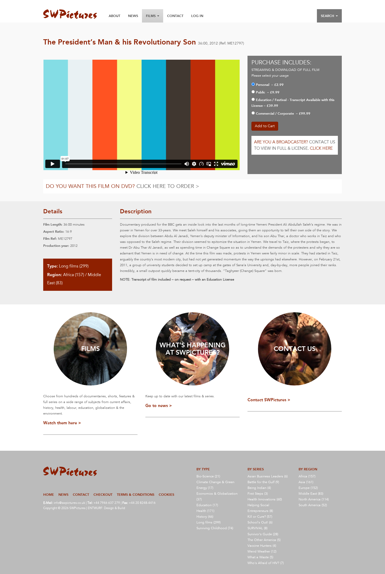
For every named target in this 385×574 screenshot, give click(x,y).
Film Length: (52, 224)
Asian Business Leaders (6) (268, 476)
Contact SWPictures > (269, 399)
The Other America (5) (264, 540)
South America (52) (313, 505)
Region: (54, 274)
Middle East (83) (311, 494)
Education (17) (207, 505)
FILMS (90, 349)
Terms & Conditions (135, 495)
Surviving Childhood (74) (214, 528)
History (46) (204, 517)
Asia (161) (306, 482)
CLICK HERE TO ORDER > (167, 186)
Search (328, 16)
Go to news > (158, 405)
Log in (197, 16)
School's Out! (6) (260, 522)
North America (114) (314, 499)
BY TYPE (203, 469)
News (133, 16)
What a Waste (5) (260, 557)
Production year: (56, 246)
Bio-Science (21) (208, 476)
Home (48, 495)
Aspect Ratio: (53, 231)
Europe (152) (308, 488)
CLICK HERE (321, 148)
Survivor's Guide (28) (263, 534)
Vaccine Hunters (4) (262, 546)
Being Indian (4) (259, 488)
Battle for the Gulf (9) (263, 482)
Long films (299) (74, 266)
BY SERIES (256, 469)
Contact (175, 16)
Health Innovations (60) (265, 499)
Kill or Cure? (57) (260, 517)
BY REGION (308, 469)
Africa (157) (73, 274)
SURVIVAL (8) (257, 528)
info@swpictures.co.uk (69, 503)
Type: (52, 266)
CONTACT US (295, 349)
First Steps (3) (258, 494)
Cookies (166, 495)
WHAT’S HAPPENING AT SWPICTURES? (193, 348)
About (114, 16)
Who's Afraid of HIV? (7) (266, 563)
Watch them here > (62, 422)
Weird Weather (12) (262, 551)
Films (151, 16)
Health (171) (205, 511)
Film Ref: (50, 239)
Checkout (103, 495)
